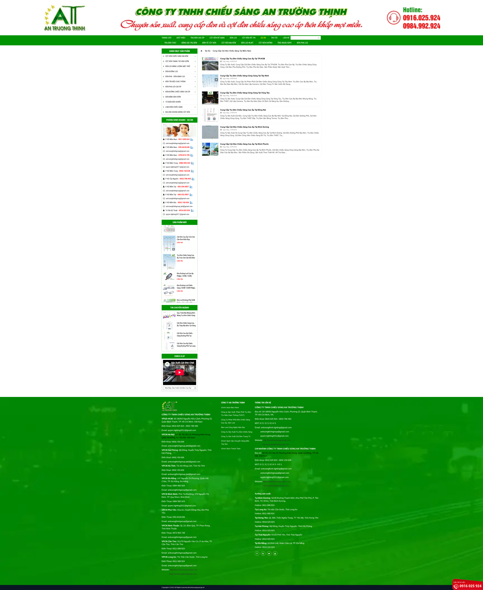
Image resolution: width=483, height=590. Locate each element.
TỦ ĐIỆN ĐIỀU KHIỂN (173, 102)
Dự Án (263, 38)
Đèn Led (233, 38)
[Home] (241, 17)
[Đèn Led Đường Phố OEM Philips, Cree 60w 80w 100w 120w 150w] (169, 287)
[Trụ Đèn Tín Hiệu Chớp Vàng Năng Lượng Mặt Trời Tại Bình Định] (169, 345)
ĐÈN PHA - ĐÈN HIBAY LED (175, 76)
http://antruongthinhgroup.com (275, 444)
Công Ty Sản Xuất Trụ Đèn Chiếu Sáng (236, 432)
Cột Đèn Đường (265, 43)
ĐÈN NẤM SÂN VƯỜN (173, 97)
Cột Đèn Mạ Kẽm (228, 43)
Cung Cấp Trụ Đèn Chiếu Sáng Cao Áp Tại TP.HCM (242, 58)
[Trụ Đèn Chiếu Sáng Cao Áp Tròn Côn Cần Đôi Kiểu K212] (169, 242)
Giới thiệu (180, 38)
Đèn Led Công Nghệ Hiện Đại (233, 427)
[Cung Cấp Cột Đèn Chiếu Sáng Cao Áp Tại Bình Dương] (210, 132)
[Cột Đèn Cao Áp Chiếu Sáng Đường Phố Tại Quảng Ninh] (169, 325)
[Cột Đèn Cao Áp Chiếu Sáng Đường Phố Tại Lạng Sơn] (169, 335)
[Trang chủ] (201, 50)
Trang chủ (166, 38)
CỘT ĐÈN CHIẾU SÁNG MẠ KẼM (176, 56)
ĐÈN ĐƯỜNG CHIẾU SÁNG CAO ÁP (177, 92)
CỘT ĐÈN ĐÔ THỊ (248, 38)
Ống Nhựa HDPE (285, 43)
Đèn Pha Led (302, 43)
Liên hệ (286, 38)
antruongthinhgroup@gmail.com (177, 143)
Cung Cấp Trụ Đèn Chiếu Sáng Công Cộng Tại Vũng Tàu (245, 92)
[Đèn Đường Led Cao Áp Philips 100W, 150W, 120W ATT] (169, 257)
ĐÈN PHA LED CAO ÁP (173, 87)
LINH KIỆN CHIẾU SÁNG (174, 107)
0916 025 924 (470, 586)
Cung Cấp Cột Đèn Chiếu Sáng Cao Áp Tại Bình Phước (244, 144)
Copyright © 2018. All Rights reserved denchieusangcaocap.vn (183, 587)
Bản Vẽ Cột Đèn (209, 43)
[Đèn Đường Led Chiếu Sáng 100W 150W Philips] (169, 270)
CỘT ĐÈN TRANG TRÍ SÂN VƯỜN (177, 61)
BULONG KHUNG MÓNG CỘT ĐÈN (177, 112)
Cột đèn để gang (217, 38)
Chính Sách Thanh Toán (230, 449)
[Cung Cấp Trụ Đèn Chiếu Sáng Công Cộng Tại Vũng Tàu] (210, 98)
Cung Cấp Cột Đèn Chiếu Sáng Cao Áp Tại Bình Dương (244, 126)
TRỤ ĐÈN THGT (170, 43)
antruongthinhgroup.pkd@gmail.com (179, 206)
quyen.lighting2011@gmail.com (177, 167)
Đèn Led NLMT (247, 43)
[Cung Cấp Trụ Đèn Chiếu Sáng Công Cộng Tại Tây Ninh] (210, 80)
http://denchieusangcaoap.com (183, 570)
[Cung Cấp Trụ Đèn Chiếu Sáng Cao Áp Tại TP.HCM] (210, 63)
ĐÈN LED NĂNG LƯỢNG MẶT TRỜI (177, 66)
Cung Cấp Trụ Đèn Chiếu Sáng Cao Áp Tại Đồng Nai (243, 109)
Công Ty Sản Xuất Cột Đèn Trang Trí (235, 436)
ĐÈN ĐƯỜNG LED (171, 71)
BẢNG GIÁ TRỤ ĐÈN (189, 43)
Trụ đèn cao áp (197, 38)
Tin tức (274, 38)
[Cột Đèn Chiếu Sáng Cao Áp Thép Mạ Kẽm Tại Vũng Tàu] (169, 315)
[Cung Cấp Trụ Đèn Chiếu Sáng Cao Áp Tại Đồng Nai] (210, 115)
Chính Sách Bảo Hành (230, 407)
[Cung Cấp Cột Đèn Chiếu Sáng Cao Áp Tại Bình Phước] (210, 149)
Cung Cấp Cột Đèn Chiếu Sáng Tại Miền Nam (232, 50)
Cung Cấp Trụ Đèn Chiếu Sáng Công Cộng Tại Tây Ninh (244, 75)
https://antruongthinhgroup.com (183, 574)
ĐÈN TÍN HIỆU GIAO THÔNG (175, 81)
